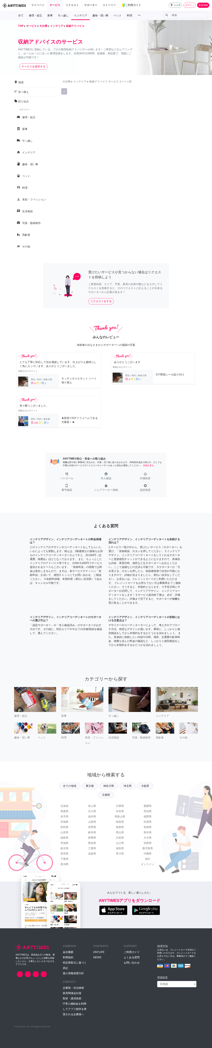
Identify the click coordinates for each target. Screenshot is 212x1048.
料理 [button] (129, 15)
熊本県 (148, 832)
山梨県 (92, 821)
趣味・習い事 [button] (100, 15)
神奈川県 (108, 785)
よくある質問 (132, 957)
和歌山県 (120, 816)
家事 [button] (50, 15)
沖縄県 (148, 853)
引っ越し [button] (63, 15)
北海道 (64, 805)
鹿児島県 (147, 848)
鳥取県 (120, 821)
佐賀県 (148, 821)
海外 (147, 858)
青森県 (64, 811)
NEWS (97, 957)
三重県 (92, 848)
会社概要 (68, 952)
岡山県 (120, 832)
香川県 (120, 853)
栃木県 (64, 848)
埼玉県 (128, 785)
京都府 (106, 794)
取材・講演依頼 (72, 998)
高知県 (148, 811)
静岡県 (92, 837)
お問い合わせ (132, 962)
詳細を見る (148, 465)
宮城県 (64, 821)
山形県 (64, 832)
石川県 (92, 811)
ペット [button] (118, 15)
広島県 (120, 837)
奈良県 (120, 811)
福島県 (64, 837)
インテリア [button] (80, 15)
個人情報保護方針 (73, 973)
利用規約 (68, 957)
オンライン (147, 864)
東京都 (90, 785)
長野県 (92, 827)
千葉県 (64, 858)
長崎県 (148, 827)
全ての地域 (69, 785)
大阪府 (145, 785)
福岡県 (148, 816)
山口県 (120, 843)
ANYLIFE (99, 952)
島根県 (120, 827)
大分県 (148, 837)
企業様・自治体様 (73, 987)
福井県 (92, 816)
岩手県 (64, 816)
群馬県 (64, 853)
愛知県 (92, 843)
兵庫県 (120, 805)
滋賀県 (92, 853)
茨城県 (64, 843)
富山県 (92, 805)
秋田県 (64, 827)
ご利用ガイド (132, 952)
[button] (175, 5)
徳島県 (120, 848)
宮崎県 (148, 843)
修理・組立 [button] (35, 15)
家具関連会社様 (72, 993)
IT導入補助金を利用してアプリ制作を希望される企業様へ (75, 1009)
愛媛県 (148, 805)
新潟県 (64, 864)
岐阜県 (92, 832)
